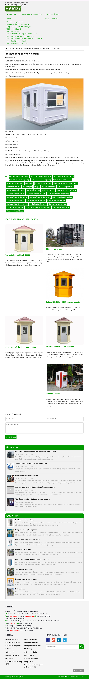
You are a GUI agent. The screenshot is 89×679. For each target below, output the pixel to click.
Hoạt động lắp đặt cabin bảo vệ (18, 24)
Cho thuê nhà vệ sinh (12, 639)
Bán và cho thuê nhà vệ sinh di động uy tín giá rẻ (33, 666)
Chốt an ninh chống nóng (57, 204)
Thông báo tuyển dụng (15, 22)
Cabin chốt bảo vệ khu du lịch (40, 197)
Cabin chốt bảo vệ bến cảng (66, 190)
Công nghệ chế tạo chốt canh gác (19, 27)
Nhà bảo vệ (28, 649)
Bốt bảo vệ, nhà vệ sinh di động (30, 14)
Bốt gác (36, 187)
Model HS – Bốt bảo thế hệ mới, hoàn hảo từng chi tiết (35, 451)
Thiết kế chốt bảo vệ (14, 29)
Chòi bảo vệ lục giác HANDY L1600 (60, 347)
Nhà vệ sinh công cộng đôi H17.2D (28, 539)
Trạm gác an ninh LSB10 (24, 569)
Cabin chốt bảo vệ (48, 190)
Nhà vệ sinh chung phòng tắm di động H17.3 (32, 559)
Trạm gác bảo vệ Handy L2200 (17, 255)
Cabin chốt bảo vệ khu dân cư (17, 197)
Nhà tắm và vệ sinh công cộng (17, 43)
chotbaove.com (78, 677)
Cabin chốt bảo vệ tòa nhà (56, 200)
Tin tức (9, 18)
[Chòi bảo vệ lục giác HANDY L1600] (65, 330)
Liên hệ (55, 18)
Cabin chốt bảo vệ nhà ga (15, 200)
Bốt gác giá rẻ (28, 662)
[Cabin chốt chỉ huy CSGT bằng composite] (65, 283)
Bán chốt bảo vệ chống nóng (19, 180)
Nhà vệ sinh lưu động (31, 642)
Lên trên (77, 671)
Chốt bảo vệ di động (30, 652)
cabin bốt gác (21, 161)
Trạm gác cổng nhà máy (15, 211)
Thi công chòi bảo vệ (14, 31)
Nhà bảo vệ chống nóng (61, 207)
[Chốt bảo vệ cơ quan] (65, 235)
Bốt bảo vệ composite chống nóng (65, 183)
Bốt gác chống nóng (49, 187)
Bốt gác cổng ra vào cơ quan (26, 579)
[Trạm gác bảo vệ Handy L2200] (24, 238)
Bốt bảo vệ (29, 183)
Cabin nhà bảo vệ (53, 394)
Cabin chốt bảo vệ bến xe (15, 193)
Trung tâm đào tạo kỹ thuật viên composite (31, 463)
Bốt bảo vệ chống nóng (43, 183)
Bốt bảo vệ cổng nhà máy (24, 520)
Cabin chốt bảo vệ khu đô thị (62, 197)
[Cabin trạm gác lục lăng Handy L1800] (24, 330)
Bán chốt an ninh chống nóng (64, 176)
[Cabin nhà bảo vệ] (65, 377)
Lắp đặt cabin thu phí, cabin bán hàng (20, 36)
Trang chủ (12, 14)
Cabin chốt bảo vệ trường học (17, 204)
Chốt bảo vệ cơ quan (54, 249)
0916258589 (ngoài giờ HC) (16, 5)
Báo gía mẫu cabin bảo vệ (62, 180)
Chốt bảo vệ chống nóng (15, 207)
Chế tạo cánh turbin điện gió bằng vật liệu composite (35, 487)
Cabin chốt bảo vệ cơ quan (36, 193)
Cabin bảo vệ (9, 652)
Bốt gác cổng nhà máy (65, 187)
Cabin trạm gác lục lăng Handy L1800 (20, 347)
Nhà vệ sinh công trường (32, 646)
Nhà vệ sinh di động (30, 639)
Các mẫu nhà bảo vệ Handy (16, 41)
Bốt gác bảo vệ (29, 655)
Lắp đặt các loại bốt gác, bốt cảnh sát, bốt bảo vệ (24, 39)
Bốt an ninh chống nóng (15, 183)
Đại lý (47, 18)
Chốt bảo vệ (9, 658)
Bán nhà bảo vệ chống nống (41, 180)
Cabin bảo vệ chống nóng (15, 190)
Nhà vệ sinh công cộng (12, 642)
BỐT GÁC (13, 61)
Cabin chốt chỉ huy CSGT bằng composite (63, 302)
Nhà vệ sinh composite (13, 646)
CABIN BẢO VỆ (26, 134)
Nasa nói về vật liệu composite (26, 475)
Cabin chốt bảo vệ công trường (58, 193)
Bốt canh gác (27, 187)
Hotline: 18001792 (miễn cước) (17, 2)
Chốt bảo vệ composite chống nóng (38, 207)
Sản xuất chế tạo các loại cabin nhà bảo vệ (22, 34)
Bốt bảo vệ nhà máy (13, 187)
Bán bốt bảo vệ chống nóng (18, 176)
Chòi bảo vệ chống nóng (38, 204)
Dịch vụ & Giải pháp (52, 14)
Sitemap (8, 677)
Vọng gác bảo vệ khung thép (26, 530)
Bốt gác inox (20, 589)
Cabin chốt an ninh (33, 190)
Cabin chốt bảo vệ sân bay (36, 200)
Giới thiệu (15, 677)
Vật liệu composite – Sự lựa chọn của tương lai (32, 499)
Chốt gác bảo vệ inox (23, 549)
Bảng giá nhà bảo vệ (12, 655)
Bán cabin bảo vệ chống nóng (41, 176)
